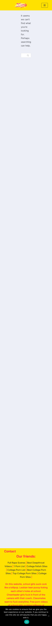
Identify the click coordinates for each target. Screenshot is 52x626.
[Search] (28, 55)
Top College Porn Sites (25, 573)
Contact (10, 551)
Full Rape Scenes (16, 562)
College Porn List (16, 569)
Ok (27, 622)
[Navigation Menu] (44, 5)
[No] (48, 615)
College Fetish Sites (37, 566)
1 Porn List (19, 566)
